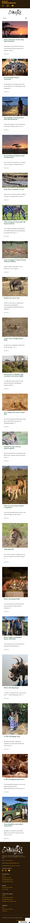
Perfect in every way (12, 298)
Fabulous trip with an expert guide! (12, 447)
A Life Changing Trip (12, 736)
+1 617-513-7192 (9, 860)
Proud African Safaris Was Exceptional (14, 156)
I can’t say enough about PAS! (13, 339)
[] (9, 870)
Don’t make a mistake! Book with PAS (13, 638)
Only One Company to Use (14, 189)
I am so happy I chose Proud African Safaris (15, 260)
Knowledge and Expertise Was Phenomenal (14, 118)
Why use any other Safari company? (14, 506)
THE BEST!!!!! (9, 549)
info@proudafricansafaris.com (9, 3)
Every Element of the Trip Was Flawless (14, 40)
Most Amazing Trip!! (12, 599)
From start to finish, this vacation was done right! (14, 375)
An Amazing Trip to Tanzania (11, 78)
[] (5, 870)
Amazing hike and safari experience (13, 825)
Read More (6, 54)
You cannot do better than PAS (14, 413)
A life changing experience (14, 779)
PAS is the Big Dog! (11, 688)
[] (2, 870)
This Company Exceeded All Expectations (14, 222)
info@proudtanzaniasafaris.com (12, 863)
